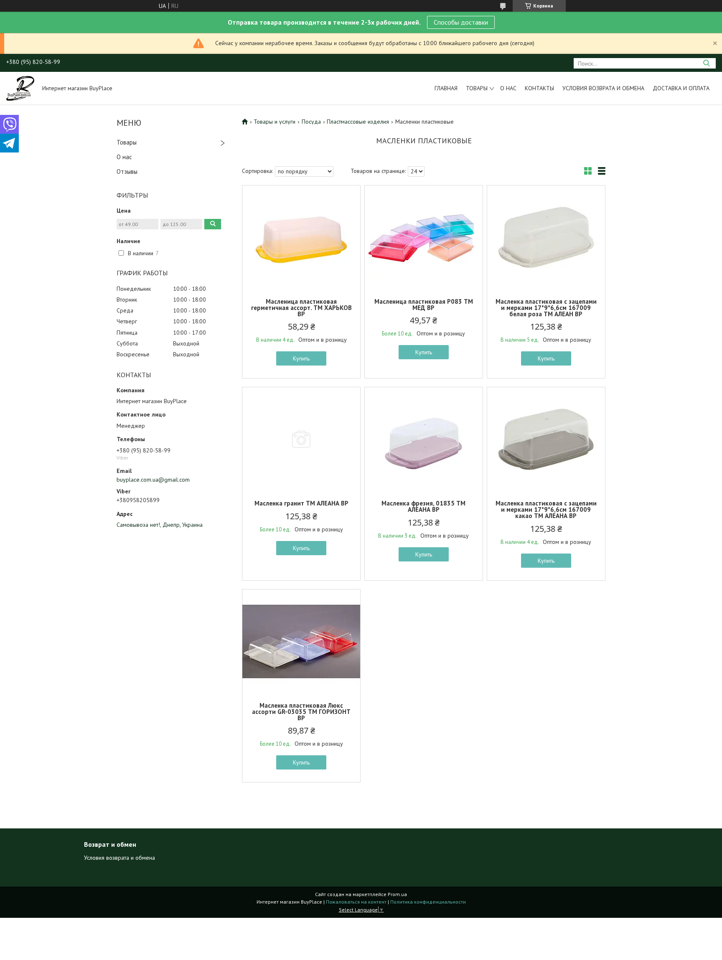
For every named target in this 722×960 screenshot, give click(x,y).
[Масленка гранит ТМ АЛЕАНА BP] (301, 439)
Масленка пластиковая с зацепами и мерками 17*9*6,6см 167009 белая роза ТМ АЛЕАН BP (546, 307)
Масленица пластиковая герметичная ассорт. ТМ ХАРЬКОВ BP (301, 307)
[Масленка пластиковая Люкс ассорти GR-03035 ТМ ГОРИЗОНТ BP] (301, 641)
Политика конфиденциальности (428, 902)
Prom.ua (397, 894)
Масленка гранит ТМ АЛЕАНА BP (301, 503)
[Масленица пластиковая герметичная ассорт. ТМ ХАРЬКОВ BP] (301, 237)
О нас (508, 88)
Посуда (311, 121)
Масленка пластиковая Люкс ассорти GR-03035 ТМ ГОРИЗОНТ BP (301, 711)
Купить (301, 358)
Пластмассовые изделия (358, 121)
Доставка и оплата (681, 88)
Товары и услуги (274, 121)
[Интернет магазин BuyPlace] (20, 87)
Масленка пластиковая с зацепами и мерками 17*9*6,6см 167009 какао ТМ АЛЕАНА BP (546, 509)
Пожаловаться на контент (356, 902)
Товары (477, 88)
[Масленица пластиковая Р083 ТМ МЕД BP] (424, 237)
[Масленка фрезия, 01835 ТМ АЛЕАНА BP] (424, 439)
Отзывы (127, 171)
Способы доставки (461, 22)
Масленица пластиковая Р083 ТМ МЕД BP (423, 304)
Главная (446, 88)
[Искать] (706, 63)
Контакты (539, 88)
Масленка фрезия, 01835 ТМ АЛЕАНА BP (423, 506)
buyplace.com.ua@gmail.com (153, 479)
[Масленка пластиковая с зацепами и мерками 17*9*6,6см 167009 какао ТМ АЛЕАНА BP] (546, 439)
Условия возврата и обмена (603, 88)
